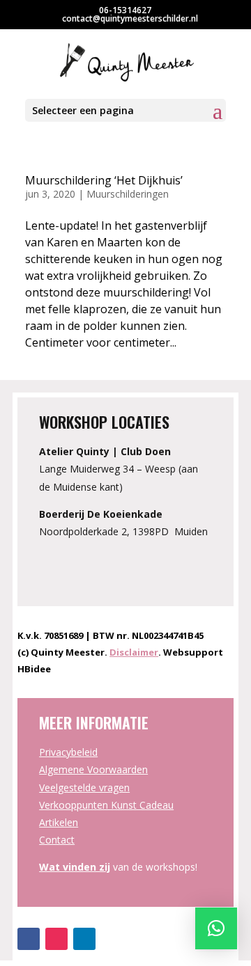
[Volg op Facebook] (28, 939)
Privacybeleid (68, 752)
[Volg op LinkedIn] (84, 939)
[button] (216, 928)
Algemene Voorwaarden (93, 769)
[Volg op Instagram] (56, 939)
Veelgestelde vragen (84, 787)
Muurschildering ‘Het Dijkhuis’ (104, 180)
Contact (57, 839)
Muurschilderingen (127, 193)
